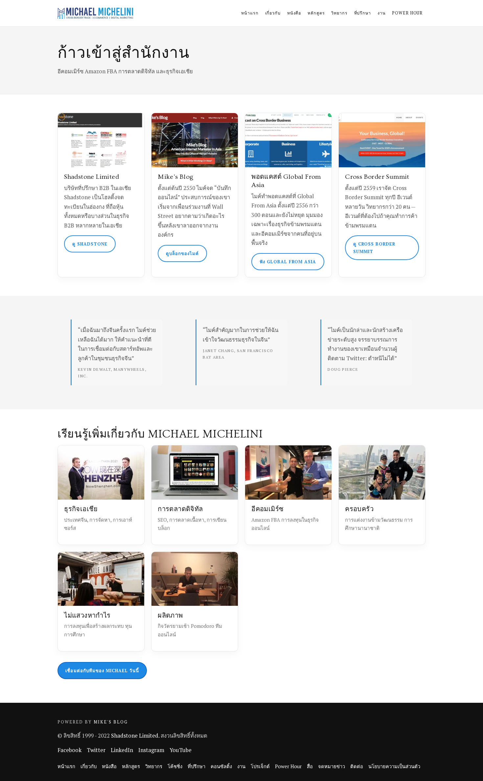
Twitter (96, 750)
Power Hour (407, 13)
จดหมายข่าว (331, 766)
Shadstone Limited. (135, 735)
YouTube (181, 750)
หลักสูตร (316, 13)
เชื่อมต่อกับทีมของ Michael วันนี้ (102, 671)
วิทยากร (339, 13)
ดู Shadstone (90, 244)
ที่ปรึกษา (362, 13)
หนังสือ (294, 13)
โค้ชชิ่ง (175, 766)
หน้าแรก (249, 13)
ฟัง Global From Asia (288, 262)
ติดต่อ (356, 766)
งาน (382, 13)
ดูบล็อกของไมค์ (182, 253)
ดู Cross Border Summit (374, 247)
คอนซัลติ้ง (221, 766)
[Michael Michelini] (95, 13)
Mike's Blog (111, 722)
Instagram (151, 750)
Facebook (69, 750)
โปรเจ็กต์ (260, 766)
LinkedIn (122, 750)
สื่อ (310, 766)
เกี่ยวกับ (273, 13)
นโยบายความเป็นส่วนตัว (394, 766)
